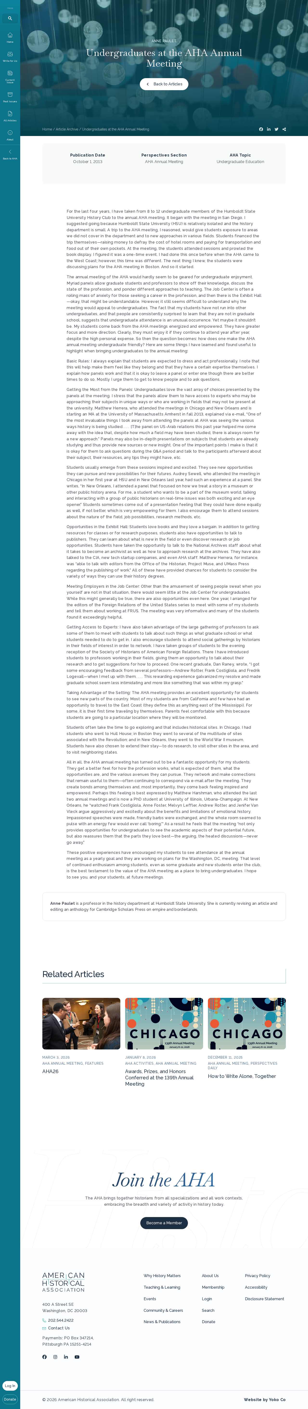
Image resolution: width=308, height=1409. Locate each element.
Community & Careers (163, 1310)
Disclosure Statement (264, 1299)
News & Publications (162, 1322)
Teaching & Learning (162, 1287)
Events (150, 1299)
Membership (213, 1287)
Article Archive (67, 129)
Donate (10, 1399)
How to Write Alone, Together (242, 1076)
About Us (210, 1275)
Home (47, 129)
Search (208, 1310)
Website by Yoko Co (265, 1399)
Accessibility (256, 1287)
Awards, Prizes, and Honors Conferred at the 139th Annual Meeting (159, 1078)
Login (207, 1299)
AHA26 (50, 1071)
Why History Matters (162, 1275)
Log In (10, 1386)
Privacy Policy (257, 1275)
